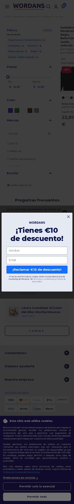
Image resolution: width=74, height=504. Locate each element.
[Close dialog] (68, 216)
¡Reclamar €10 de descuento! (37, 269)
